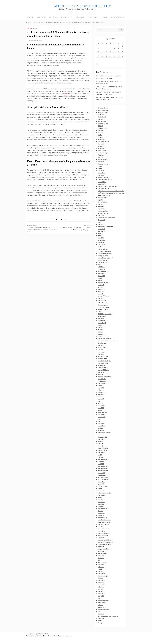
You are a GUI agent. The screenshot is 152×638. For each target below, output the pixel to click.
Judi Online (41, 17)
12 (106, 51)
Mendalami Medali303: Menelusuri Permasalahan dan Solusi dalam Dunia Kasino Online (42, 230)
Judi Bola (104, 17)
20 (110, 54)
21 (114, 54)
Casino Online (66, 17)
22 (118, 54)
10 (98, 51)
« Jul (97, 64)
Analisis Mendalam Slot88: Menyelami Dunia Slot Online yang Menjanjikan (76, 229)
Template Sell (68, 636)
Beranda (31, 17)
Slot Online (53, 17)
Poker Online (80, 17)
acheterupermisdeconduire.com (82, 6)
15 (118, 51)
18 (102, 54)
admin (40, 40)
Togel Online (92, 17)
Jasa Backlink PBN (117, 17)
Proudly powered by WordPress (37, 636)
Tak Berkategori (32, 28)
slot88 (64, 93)
